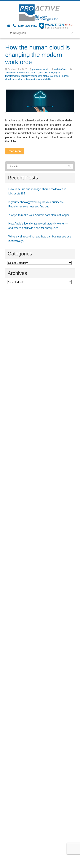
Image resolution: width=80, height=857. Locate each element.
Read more (15, 151)
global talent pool (51, 76)
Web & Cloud (60, 69)
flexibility (25, 76)
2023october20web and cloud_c (21, 72)
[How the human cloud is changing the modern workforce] (40, 100)
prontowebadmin (40, 69)
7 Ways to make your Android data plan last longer (38, 215)
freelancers (36, 76)
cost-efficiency (46, 72)
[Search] (69, 167)
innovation (17, 79)
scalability (46, 79)
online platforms (32, 79)
